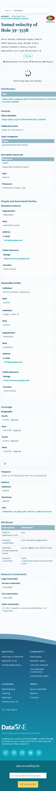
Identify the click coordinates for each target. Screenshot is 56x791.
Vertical (5, 482)
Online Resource (10, 250)
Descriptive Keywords (12, 155)
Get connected (28, 784)
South (5, 437)
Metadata (18, 10)
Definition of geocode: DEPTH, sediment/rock (27, 511)
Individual (7, 288)
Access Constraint (11, 583)
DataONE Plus (9, 661)
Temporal (6, 472)
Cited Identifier (8, 115)
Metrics (34, 693)
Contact (34, 697)
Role (4, 221)
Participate (36, 656)
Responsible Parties (11, 283)
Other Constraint (10, 604)
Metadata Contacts (11, 206)
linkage (6, 254)
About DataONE (38, 689)
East (4, 426)
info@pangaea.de (13, 240)
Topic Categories (9, 136)
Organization (8, 211)
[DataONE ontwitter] (5, 752)
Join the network (39, 665)
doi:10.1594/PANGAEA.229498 (14, 18)
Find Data (11, 709)
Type (4, 173)
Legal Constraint (9, 579)
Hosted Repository (12, 665)
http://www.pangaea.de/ (17, 258)
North (4, 416)
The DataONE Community (37, 670)
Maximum (7, 497)
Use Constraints (10, 594)
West (4, 447)
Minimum (6, 487)
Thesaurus (7, 184)
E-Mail (6, 236)
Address (6, 232)
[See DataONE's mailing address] (38, 752)
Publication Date (9, 126)
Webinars (6, 697)
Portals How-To (10, 701)
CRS (4, 507)
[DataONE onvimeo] (14, 752)
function (7, 265)
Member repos (37, 661)
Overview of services (12, 656)
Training (6, 693)
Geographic (6, 411)
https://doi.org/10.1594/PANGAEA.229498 (24, 119)
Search (7, 10)
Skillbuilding (8, 689)
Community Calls (39, 676)
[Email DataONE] (22, 752)
